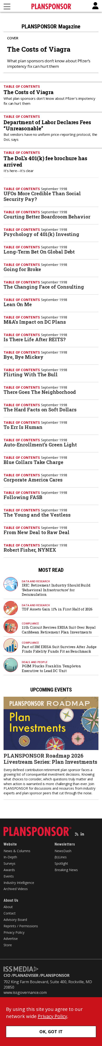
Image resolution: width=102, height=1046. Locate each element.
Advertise (11, 938)
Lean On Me (18, 304)
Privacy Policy (14, 932)
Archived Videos (16, 889)
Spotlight (61, 863)
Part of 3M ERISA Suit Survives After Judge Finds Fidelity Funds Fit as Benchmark (59, 649)
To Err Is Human (23, 427)
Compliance (30, 623)
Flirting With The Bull (31, 374)
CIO (7, 975)
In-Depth (10, 857)
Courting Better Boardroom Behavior (47, 217)
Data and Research (36, 581)
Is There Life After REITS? (34, 339)
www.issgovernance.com (25, 992)
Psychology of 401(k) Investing (41, 234)
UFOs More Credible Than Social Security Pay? (42, 196)
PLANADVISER (25, 975)
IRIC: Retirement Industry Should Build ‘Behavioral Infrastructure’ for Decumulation (56, 590)
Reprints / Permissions (21, 926)
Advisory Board (15, 919)
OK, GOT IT (51, 1031)
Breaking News (66, 870)
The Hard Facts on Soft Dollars (40, 409)
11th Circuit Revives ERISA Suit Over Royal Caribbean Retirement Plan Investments (59, 629)
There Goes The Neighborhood (40, 392)
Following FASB (23, 497)
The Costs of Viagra (38, 49)
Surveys (9, 863)
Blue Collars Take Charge (33, 462)
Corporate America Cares (33, 480)
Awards (9, 870)
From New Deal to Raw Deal (37, 532)
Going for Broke (22, 269)
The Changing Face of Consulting (44, 287)
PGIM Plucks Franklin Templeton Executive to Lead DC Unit (51, 668)
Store (8, 945)
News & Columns (17, 851)
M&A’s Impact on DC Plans (35, 322)
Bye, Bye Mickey (23, 357)
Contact (10, 913)
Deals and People (34, 662)
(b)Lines (61, 857)
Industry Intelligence (19, 882)
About (8, 907)
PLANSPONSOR (55, 975)
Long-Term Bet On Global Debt (39, 252)
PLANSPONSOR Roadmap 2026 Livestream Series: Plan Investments (50, 758)
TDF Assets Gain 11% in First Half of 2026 (57, 609)
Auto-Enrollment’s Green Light (40, 444)
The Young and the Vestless (37, 515)
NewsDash (63, 851)
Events (9, 876)
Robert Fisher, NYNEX (30, 550)
